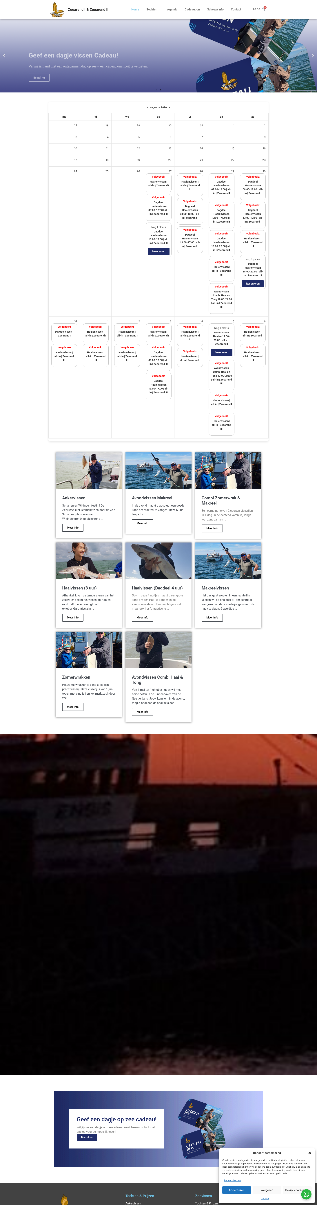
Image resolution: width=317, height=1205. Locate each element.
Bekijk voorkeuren (297, 1190)
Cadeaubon (192, 9)
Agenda (172, 9)
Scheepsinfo (215, 9)
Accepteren (237, 1190)
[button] (309, 1153)
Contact (236, 9)
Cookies (265, 1198)
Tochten (152, 9)
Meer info (73, 527)
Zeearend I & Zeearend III (89, 9)
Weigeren (267, 1190)
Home (135, 9)
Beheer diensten (232, 1180)
